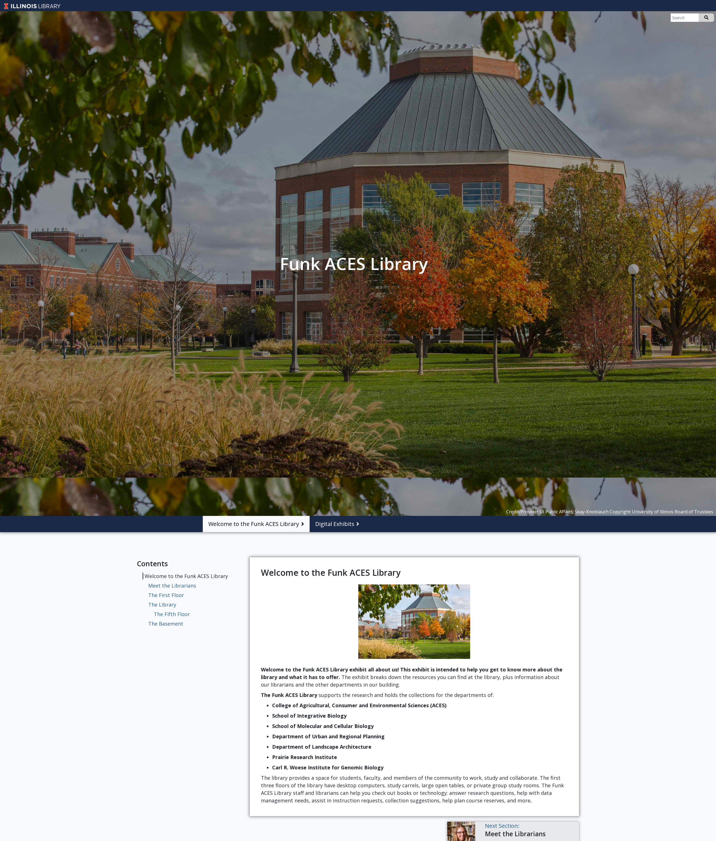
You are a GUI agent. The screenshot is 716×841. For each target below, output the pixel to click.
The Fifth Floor (172, 614)
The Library (162, 604)
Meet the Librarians (172, 585)
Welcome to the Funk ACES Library (253, 524)
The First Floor (166, 595)
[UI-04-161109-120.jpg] (414, 622)
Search (706, 17)
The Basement (165, 623)
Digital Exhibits (334, 524)
